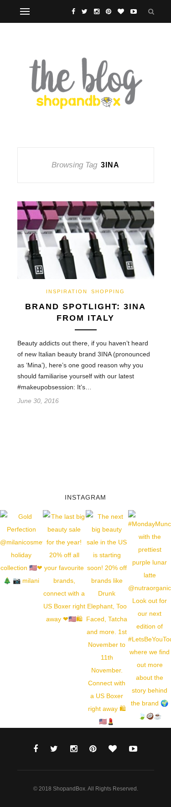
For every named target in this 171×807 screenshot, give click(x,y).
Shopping (108, 291)
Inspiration (67, 291)
